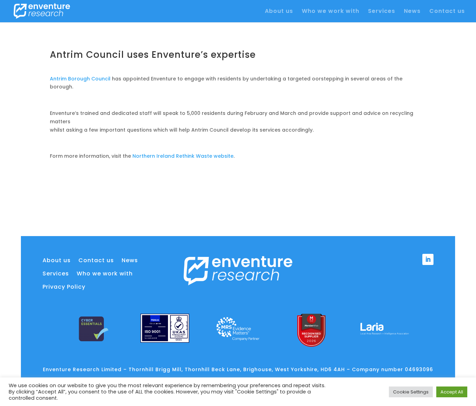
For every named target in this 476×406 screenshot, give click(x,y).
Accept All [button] (451, 392)
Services (381, 12)
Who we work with (330, 12)
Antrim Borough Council (80, 78)
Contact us (447, 12)
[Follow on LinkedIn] (427, 259)
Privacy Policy (64, 287)
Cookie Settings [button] (411, 392)
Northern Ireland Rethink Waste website (182, 156)
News (412, 12)
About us (279, 12)
